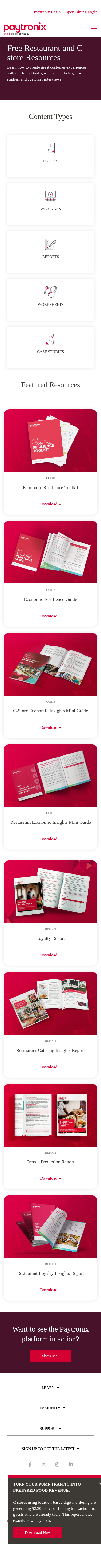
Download (48, 504)
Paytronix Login (47, 12)
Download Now (38, 1532)
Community (48, 1408)
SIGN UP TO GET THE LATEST (48, 1448)
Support (48, 1428)
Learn (48, 1387)
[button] (94, 26)
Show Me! (50, 1356)
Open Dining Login (81, 12)
